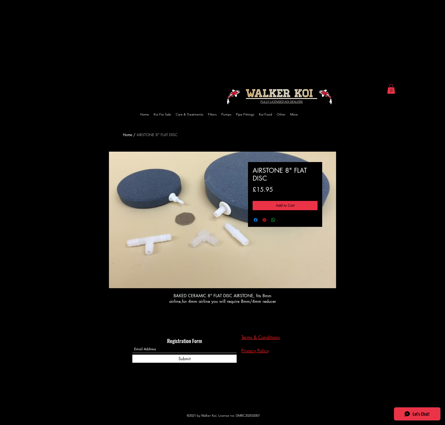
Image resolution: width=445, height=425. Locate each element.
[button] (391, 89)
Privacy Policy (255, 351)
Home (127, 134)
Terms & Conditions (260, 337)
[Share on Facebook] (255, 220)
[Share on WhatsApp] (273, 220)
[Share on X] (282, 220)
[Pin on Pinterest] (264, 220)
